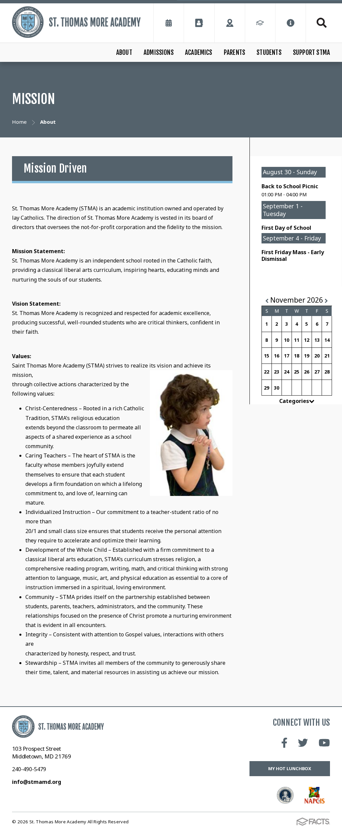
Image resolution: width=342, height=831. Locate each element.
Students (269, 52)
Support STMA (311, 52)
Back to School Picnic (290, 186)
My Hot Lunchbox (289, 768)
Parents (234, 52)
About (124, 52)
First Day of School (286, 227)
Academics (198, 52)
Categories (294, 401)
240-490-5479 (29, 769)
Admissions (159, 52)
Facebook (284, 742)
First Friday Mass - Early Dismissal (293, 255)
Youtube (324, 742)
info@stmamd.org (36, 782)
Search (318, 23)
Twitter (303, 742)
